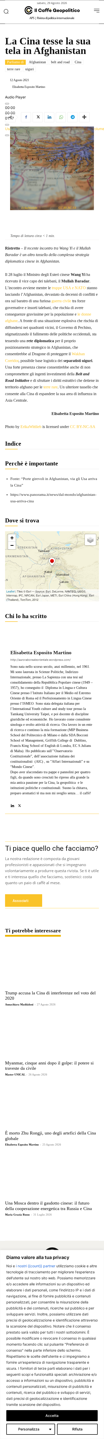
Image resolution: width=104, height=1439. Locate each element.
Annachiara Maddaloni (19, 1004)
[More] (84, 117)
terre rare (13, 69)
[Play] (7, 103)
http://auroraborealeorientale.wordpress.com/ (40, 660)
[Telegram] (72, 117)
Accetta (52, 1415)
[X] (38, 117)
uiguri (29, 69)
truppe (57, 288)
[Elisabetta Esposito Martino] (8, 86)
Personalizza (28, 1429)
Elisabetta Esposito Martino (28, 86)
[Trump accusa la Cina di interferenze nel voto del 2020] (52, 965)
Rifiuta (77, 1429)
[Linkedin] (49, 117)
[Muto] (7, 125)
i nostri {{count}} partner (35, 1266)
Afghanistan (37, 62)
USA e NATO (74, 288)
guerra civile (61, 301)
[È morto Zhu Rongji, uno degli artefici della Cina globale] (52, 1105)
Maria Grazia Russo (17, 1214)
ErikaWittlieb (29, 208)
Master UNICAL (15, 1074)
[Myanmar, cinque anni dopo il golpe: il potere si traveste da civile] (52, 1035)
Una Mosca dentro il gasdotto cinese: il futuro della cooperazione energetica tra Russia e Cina (48, 1206)
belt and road (60, 62)
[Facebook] (26, 117)
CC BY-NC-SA (67, 208)
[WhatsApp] (61, 117)
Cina (78, 62)
